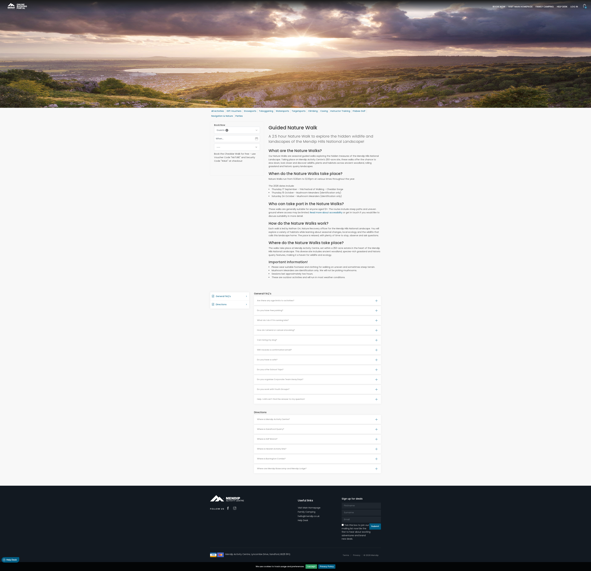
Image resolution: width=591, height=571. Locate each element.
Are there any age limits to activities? (275, 300)
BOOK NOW (499, 6)
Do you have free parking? (270, 310)
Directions (221, 304)
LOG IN (574, 6)
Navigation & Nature (222, 115)
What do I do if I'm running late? (273, 320)
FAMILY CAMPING (545, 6)
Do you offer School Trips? (270, 369)
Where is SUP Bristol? (267, 439)
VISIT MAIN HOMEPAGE (520, 6)
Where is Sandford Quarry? (270, 429)
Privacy (356, 555)
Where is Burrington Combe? (271, 459)
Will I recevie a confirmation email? (274, 350)
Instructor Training (340, 111)
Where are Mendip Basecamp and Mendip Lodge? (282, 468)
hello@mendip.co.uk (309, 516)
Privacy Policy (327, 566)
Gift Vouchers (234, 111)
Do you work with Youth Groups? (273, 389)
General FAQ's (223, 296)
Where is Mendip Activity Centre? (273, 419)
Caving (324, 111)
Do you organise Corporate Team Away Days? (280, 379)
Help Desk (303, 520)
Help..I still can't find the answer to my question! (281, 399)
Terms (346, 555)
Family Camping (306, 511)
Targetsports (299, 111)
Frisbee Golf (359, 111)
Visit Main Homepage (309, 507)
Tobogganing (266, 111)
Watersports (282, 111)
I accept (311, 566)
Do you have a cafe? (267, 359)
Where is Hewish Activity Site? (271, 449)
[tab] (317, 300)
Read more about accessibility (326, 212)
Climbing (313, 111)
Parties (239, 115)
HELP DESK (562, 6)
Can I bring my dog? (267, 340)
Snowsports (250, 111)
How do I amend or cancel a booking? (276, 330)
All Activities (217, 111)
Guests (222, 130)
